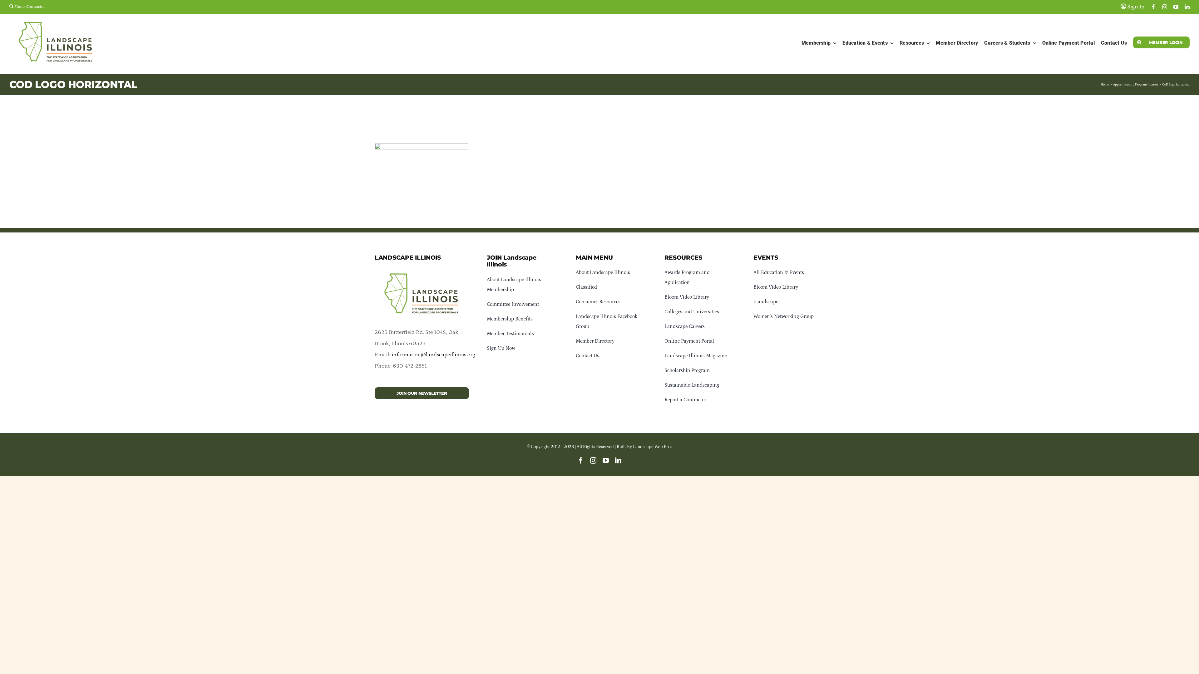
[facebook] (1153, 6)
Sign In (1135, 7)
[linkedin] (1187, 6)
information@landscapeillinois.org (433, 355)
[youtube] (1175, 6)
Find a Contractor (29, 6)
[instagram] (1164, 6)
